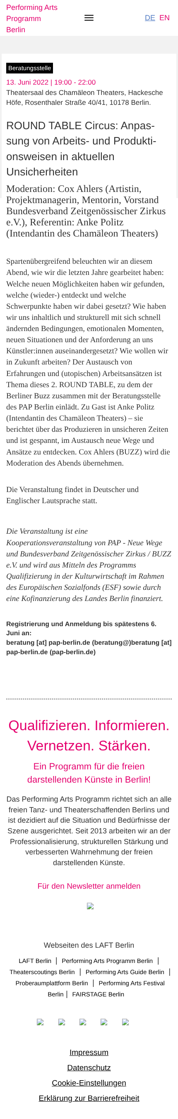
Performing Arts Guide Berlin (125, 972)
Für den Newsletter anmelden (88, 886)
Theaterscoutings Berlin (42, 972)
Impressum (89, 1052)
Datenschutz (89, 1068)
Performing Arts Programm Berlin (32, 18)
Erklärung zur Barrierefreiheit (89, 1098)
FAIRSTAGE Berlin (99, 994)
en (164, 18)
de (150, 18)
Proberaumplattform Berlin (51, 983)
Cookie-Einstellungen (89, 1083)
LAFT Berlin (36, 961)
